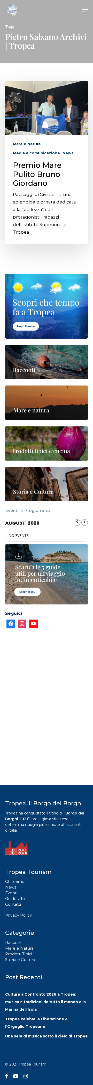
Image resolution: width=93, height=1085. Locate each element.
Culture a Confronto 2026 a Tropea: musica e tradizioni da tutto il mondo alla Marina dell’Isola (45, 1002)
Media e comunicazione (36, 153)
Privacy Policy (18, 915)
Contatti (13, 904)
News (68, 153)
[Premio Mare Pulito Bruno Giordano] (46, 162)
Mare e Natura (27, 144)
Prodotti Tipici (18, 953)
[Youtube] (33, 624)
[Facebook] (11, 624)
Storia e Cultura (20, 959)
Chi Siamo (15, 881)
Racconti (13, 942)
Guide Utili (15, 898)
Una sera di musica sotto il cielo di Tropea (46, 1036)
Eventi (11, 892)
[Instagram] (22, 624)
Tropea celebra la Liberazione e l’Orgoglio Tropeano (36, 1023)
